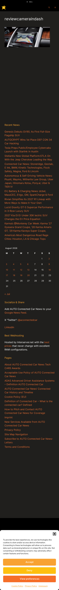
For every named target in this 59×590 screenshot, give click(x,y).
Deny (29, 570)
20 (28, 275)
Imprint (9, 417)
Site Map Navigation (16, 434)
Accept (30, 562)
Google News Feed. (16, 312)
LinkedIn (9, 327)
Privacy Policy (31, 586)
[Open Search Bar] (49, 7)
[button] (54, 533)
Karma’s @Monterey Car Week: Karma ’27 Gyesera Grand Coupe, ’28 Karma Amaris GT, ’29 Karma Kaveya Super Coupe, (28, 227)
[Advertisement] (29, 88)
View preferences (29, 578)
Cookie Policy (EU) (15, 396)
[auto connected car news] (4, 7)
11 (14, 270)
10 (7, 270)
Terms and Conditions (17, 446)
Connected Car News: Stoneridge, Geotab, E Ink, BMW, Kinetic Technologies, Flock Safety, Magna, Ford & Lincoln (29, 167)
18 (14, 275)
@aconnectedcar (27, 319)
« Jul (7, 294)
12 (21, 270)
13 (28, 270)
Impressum (43, 586)
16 (50, 270)
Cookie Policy (17, 586)
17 (7, 275)
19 (21, 275)
